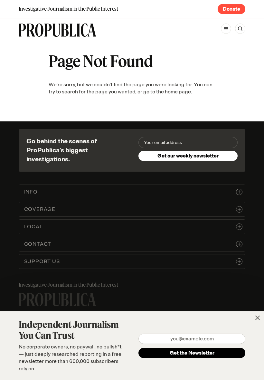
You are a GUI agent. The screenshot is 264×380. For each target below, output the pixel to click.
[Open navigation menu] (226, 29)
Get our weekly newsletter (188, 156)
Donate (231, 9)
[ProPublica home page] (57, 299)
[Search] (240, 29)
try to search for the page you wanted (92, 92)
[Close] (257, 317)
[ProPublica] (57, 30)
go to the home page (167, 92)
